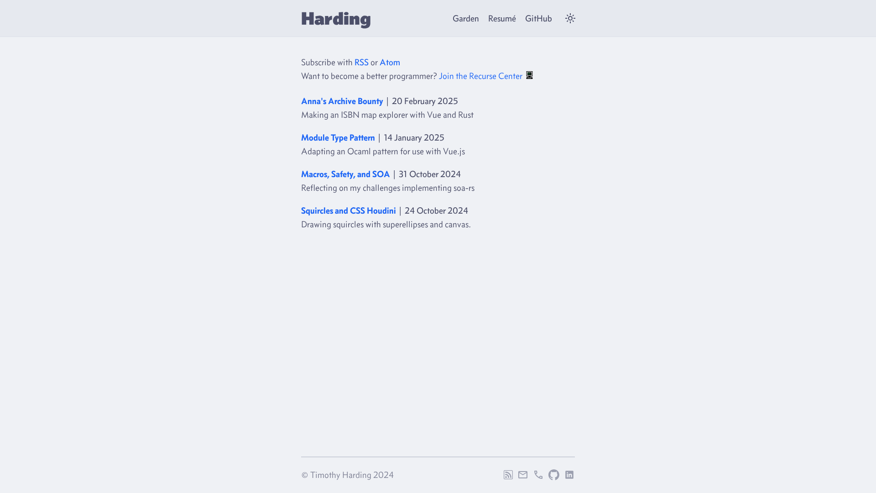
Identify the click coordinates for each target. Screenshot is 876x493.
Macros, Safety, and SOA (345, 173)
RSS (362, 62)
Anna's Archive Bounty (342, 100)
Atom (390, 62)
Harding (336, 18)
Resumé (502, 18)
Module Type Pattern (338, 137)
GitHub (538, 18)
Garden (466, 18)
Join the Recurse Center (481, 75)
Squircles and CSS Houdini (348, 210)
